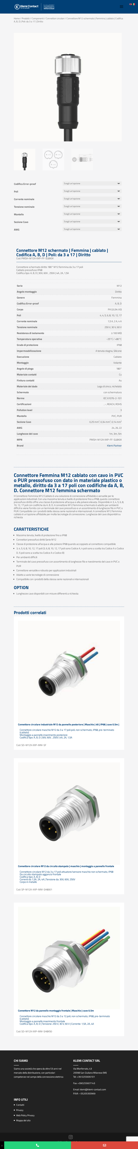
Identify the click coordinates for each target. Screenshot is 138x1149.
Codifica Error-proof (25, 184)
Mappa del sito (23, 1120)
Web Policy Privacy (25, 1115)
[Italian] (133, 4)
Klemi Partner (114, 445)
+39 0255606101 (86, 1076)
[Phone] (37, 1145)
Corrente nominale (24, 199)
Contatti (20, 1105)
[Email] (104, 1145)
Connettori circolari (55, 18)
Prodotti (26, 18)
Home (17, 18)
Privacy (19, 1110)
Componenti (38, 18)
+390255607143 (86, 1083)
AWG (16, 230)
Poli (16, 191)
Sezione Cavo (21, 222)
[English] (130, 4)
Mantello (19, 214)
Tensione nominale (24, 207)
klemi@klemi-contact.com (93, 1089)
